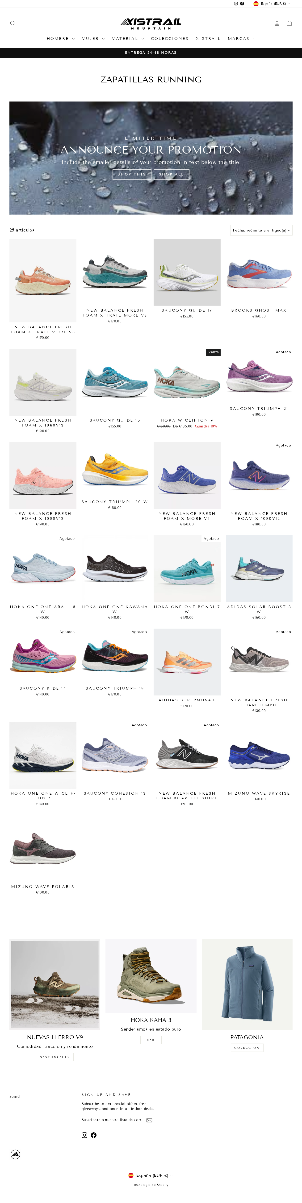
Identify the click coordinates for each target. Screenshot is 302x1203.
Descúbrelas (55, 1057)
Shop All (171, 174)
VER (151, 1040)
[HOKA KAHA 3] (150, 976)
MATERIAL (126, 38)
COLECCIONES (170, 38)
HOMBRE (59, 38)
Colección (247, 1047)
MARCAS (240, 38)
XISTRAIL (208, 38)
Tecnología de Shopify (150, 1185)
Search (15, 1096)
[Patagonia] (247, 984)
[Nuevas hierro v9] (54, 984)
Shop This (132, 174)
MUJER (91, 38)
